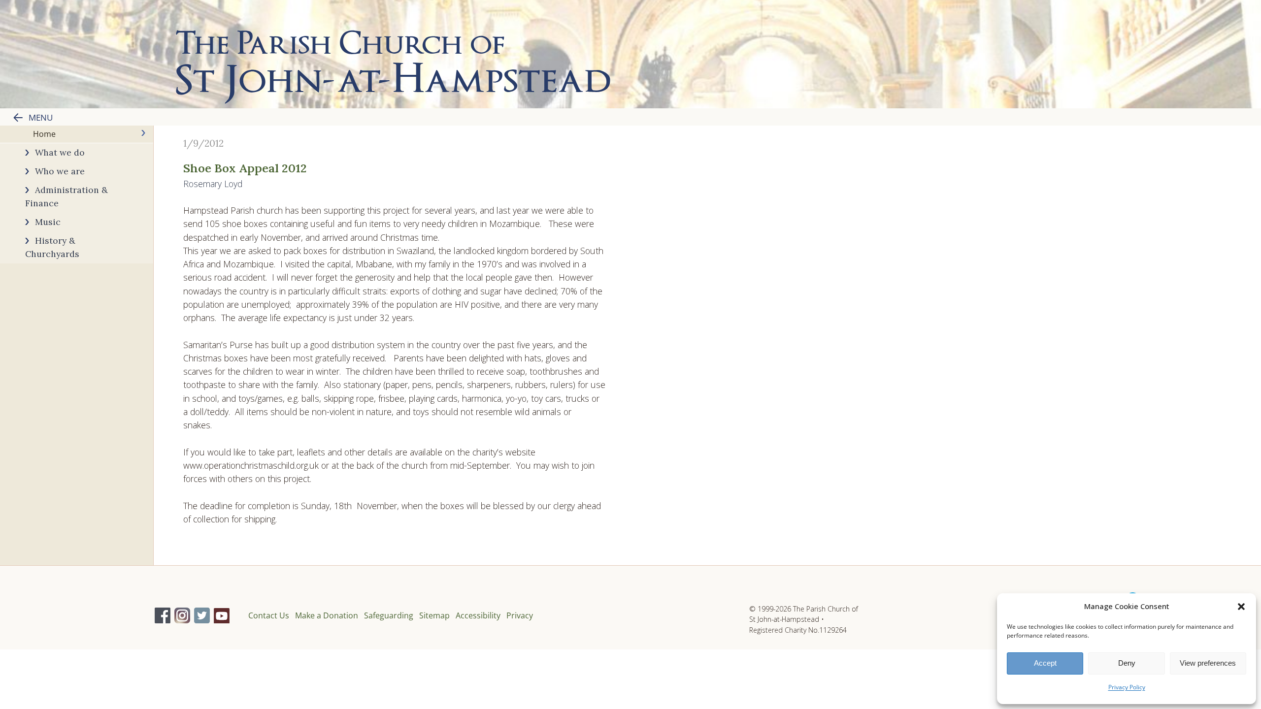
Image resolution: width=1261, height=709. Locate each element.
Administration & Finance (66, 196)
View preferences (1208, 663)
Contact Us (268, 615)
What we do (60, 152)
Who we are (60, 171)
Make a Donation (326, 615)
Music (48, 221)
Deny (1126, 663)
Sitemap (434, 615)
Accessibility (478, 615)
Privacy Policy (1126, 687)
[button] (1241, 607)
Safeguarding (388, 615)
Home (44, 134)
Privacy (519, 615)
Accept (1045, 663)
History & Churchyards (52, 247)
